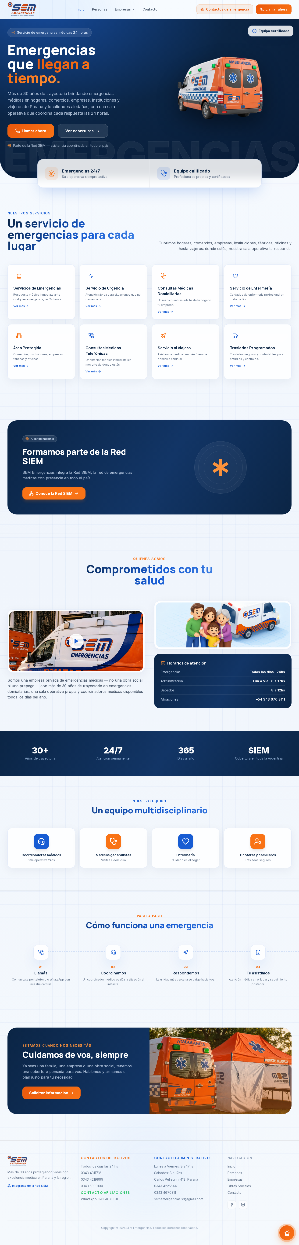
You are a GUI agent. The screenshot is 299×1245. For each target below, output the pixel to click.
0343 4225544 (165, 1186)
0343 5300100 (92, 1186)
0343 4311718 (91, 1173)
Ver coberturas (79, 131)
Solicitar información (48, 1093)
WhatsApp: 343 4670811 (99, 1199)
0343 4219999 (92, 1179)
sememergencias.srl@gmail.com (178, 1199)
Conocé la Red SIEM (54, 493)
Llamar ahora (277, 9)
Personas (99, 9)
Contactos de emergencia (227, 9)
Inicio (80, 9)
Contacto (149, 9)
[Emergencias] (286, 1232)
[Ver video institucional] (76, 641)
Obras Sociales (239, 1186)
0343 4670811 (165, 1192)
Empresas (123, 9)
